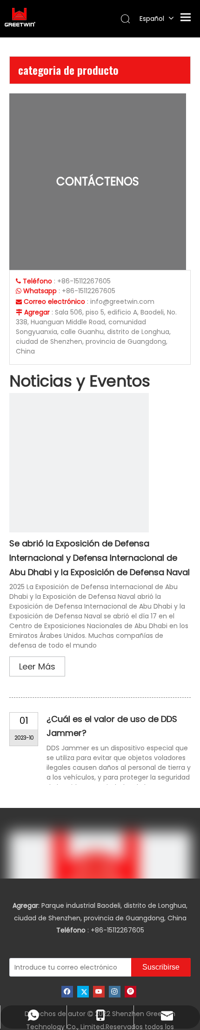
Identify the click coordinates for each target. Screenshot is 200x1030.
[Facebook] (67, 991)
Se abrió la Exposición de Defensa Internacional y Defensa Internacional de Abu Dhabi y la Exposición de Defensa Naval (99, 557)
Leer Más (37, 666)
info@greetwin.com (122, 301)
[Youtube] (99, 991)
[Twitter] (83, 991)
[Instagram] (114, 991)
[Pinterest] (130, 991)
